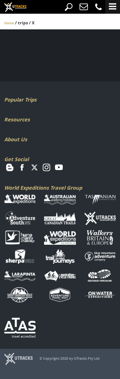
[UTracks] (11, 7)
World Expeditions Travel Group (43, 187)
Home (9, 23)
